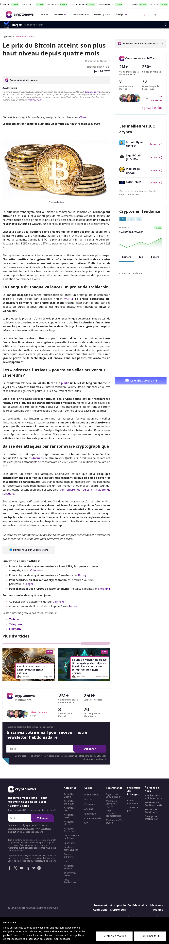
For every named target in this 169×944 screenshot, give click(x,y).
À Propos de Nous (152, 789)
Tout (43, 14)
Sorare (73, 606)
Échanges (120, 14)
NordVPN (104, 588)
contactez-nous (34, 99)
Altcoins (88, 809)
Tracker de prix (132, 808)
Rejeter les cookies (114, 936)
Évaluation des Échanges (133, 791)
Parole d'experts (69, 855)
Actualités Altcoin (69, 823)
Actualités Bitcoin (69, 795)
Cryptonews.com (92, 91)
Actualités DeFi (69, 816)
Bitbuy (82, 575)
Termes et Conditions (151, 810)
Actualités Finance (69, 867)
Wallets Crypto (101, 14)
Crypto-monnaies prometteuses (113, 813)
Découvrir (155, 144)
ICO (66, 861)
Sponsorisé (70, 843)
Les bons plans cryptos (71, 848)
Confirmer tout (150, 936)
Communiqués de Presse (24, 36)
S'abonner (90, 748)
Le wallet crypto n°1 (143, 380)
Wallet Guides (91, 794)
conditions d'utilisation (95, 755)
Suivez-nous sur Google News (30, 549)
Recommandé (114, 787)
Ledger (29, 584)
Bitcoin (88, 799)
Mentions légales (156, 907)
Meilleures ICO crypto (114, 821)
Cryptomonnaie (92, 818)
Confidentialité (136, 905)
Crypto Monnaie (79, 14)
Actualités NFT (69, 809)
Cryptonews (7, 36)
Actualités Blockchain (69, 830)
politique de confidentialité (66, 755)
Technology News (70, 874)
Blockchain (90, 813)
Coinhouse (36, 570)
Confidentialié (61, 938)
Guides (88, 787)
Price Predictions (70, 881)
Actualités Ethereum (69, 802)
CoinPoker (59, 601)
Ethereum (89, 804)
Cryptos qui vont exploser (113, 795)
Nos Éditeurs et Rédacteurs (153, 797)
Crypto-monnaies (132, 801)
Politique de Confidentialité (154, 803)
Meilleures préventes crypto (111, 804)
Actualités (58, 14)
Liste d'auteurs (39, 712)
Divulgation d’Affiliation (151, 817)
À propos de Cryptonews (118, 907)
